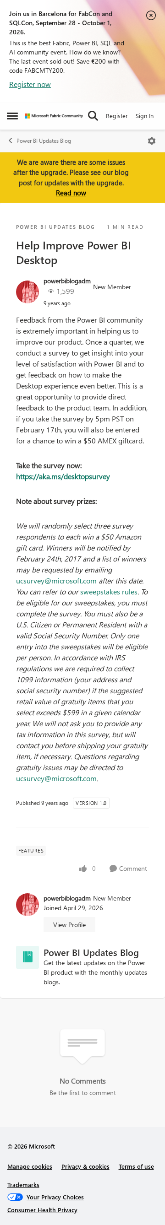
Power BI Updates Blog (43, 140)
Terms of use (136, 1166)
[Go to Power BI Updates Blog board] (27, 957)
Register (117, 115)
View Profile (69, 924)
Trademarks (23, 1184)
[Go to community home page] (54, 116)
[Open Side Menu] (12, 116)
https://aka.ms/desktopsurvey (63, 476)
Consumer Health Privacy (42, 1210)
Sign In (145, 115)
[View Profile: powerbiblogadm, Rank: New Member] (27, 292)
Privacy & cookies (85, 1166)
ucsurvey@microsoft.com (56, 580)
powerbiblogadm (67, 280)
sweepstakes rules (109, 591)
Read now (71, 192)
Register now (30, 84)
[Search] (93, 115)
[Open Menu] (151, 141)
